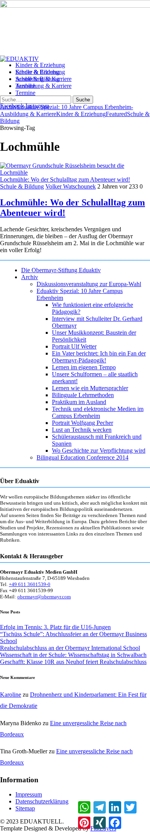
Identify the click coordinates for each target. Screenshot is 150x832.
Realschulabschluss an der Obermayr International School (70, 648)
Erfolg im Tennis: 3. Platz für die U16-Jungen (55, 627)
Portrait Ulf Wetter (74, 346)
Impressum (28, 794)
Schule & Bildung (37, 79)
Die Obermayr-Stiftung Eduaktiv (61, 270)
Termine (25, 92)
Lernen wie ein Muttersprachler (90, 388)
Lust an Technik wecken (82, 429)
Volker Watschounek (70, 186)
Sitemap (25, 808)
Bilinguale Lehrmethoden (83, 395)
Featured (116, 114)
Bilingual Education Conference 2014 (82, 457)
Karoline (10, 694)
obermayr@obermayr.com (44, 597)
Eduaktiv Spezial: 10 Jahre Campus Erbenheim (74, 107)
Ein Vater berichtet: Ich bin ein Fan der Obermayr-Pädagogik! (99, 357)
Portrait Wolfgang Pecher (82, 422)
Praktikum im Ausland (79, 402)
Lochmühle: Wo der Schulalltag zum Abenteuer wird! (65, 179)
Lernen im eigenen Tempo (84, 367)
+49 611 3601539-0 (29, 584)
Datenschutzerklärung (41, 801)
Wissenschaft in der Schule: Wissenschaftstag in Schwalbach (73, 655)
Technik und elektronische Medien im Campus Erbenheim (97, 412)
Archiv (29, 277)
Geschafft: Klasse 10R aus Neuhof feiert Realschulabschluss (73, 662)
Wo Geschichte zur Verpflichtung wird (98, 450)
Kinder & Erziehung (40, 72)
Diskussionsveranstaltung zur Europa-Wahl (89, 284)
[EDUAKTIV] (19, 59)
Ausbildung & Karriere (43, 86)
